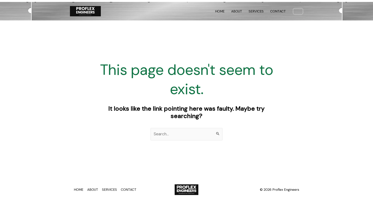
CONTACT (278, 11)
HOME (220, 11)
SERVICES (256, 11)
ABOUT (236, 11)
